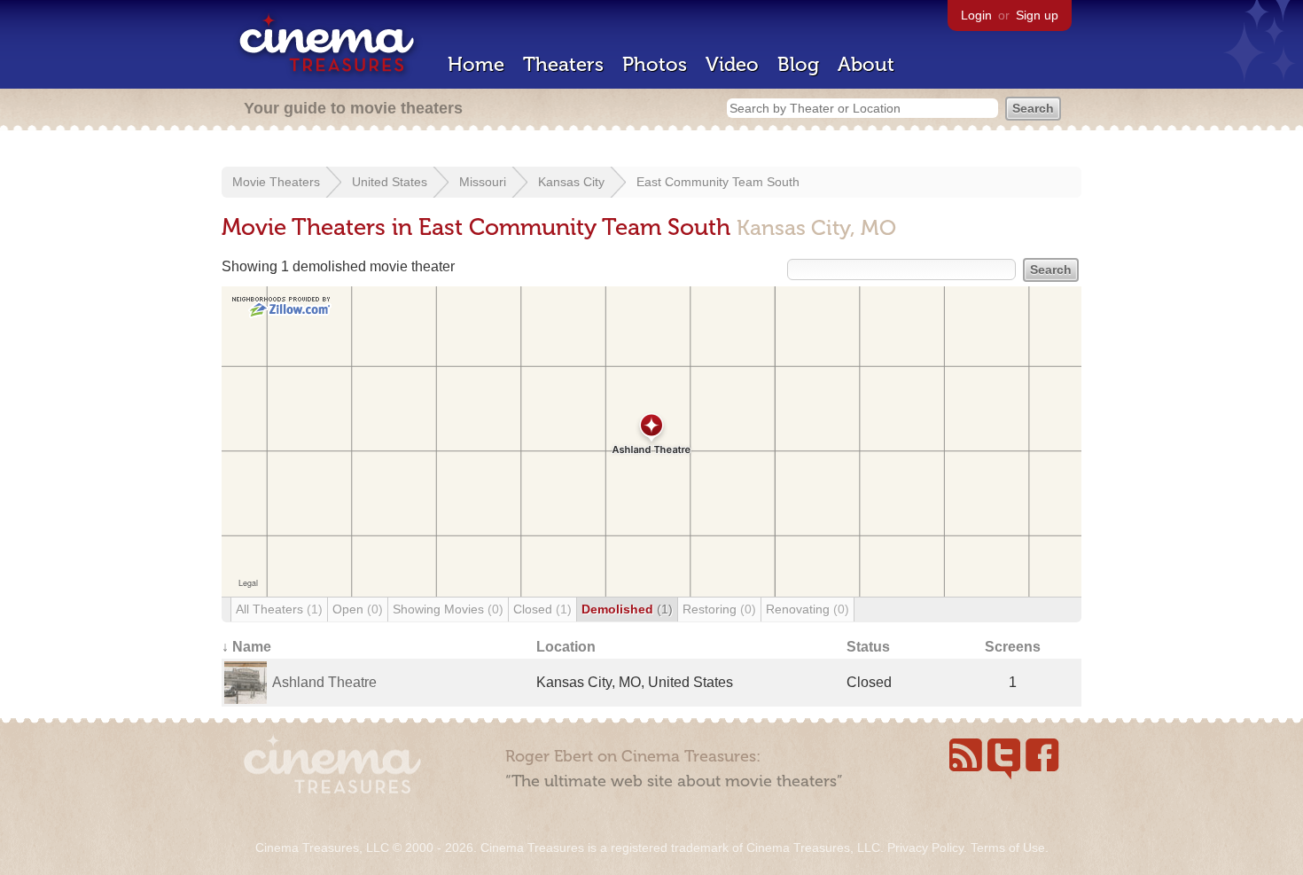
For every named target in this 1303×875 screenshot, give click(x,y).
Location (566, 646)
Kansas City (571, 182)
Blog (798, 64)
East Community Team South (718, 182)
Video (732, 64)
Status (868, 646)
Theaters (563, 64)
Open (357, 609)
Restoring (719, 609)
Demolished (627, 609)
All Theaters (279, 609)
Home (476, 64)
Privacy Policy (925, 847)
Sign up (1037, 15)
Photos (654, 64)
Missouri (482, 182)
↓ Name (246, 646)
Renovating (807, 609)
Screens (1013, 646)
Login (976, 15)
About (866, 64)
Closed (542, 609)
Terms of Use (1008, 847)
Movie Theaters (276, 182)
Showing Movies (448, 609)
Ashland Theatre (324, 682)
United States (389, 182)
